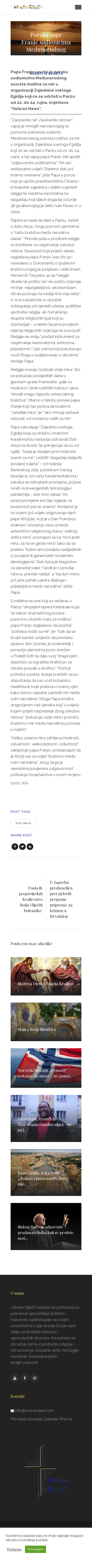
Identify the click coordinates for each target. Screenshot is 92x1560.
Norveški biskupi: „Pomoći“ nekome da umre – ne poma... (45, 1073)
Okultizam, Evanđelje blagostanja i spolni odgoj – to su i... (44, 1124)
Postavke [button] (14, 1549)
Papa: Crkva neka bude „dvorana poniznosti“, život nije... (42, 1178)
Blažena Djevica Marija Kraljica (45, 983)
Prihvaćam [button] (35, 1549)
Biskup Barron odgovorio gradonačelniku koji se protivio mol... (45, 1232)
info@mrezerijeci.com (34, 1410)
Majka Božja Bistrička (37, 1029)
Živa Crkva (23, 823)
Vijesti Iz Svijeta (46, 73)
